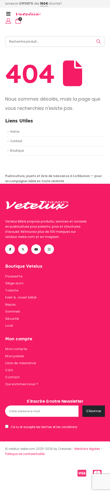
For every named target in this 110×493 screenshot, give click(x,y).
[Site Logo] (28, 14)
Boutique (17, 151)
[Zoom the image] (37, 197)
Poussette (14, 276)
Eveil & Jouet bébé (21, 297)
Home (14, 132)
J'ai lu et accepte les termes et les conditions (43, 427)
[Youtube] (36, 249)
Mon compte (16, 348)
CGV (9, 370)
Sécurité (12, 318)
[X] (23, 249)
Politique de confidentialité (25, 454)
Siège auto (14, 283)
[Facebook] (10, 249)
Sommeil (12, 311)
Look (9, 325)
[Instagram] (49, 249)
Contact (16, 141)
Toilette (12, 290)
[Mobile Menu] (10, 13)
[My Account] (8, 21)
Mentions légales (87, 449)
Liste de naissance (20, 363)
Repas (10, 304)
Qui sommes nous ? (21, 384)
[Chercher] (98, 41)
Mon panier (14, 356)
